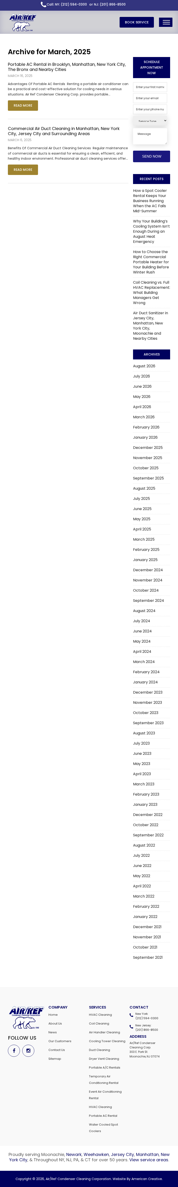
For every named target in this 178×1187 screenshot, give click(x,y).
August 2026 (144, 366)
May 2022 (141, 876)
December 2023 (147, 692)
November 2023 (147, 702)
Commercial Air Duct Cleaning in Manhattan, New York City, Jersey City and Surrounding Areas (64, 131)
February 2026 (146, 427)
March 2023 (143, 784)
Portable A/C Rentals (104, 1067)
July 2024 (141, 621)
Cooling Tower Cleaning (107, 1041)
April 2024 (142, 651)
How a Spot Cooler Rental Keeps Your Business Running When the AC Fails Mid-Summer (150, 201)
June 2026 (142, 386)
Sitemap (54, 1059)
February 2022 (146, 906)
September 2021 (148, 957)
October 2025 (146, 468)
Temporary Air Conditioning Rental (103, 1079)
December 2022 (147, 814)
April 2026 (142, 406)
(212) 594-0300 (146, 1018)
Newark (74, 1154)
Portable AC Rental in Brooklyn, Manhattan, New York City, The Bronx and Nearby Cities (67, 66)
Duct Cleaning (99, 1050)
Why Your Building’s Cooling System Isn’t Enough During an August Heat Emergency (151, 231)
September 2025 (148, 478)
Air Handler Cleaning (104, 1032)
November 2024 (147, 580)
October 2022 (145, 825)
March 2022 (143, 896)
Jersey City (122, 1154)
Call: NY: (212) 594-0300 (67, 4)
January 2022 (145, 916)
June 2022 (142, 865)
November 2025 (147, 457)
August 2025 (144, 488)
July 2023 (141, 743)
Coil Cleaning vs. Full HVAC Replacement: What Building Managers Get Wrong (151, 292)
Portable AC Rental (103, 1116)
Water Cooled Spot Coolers (103, 1127)
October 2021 (145, 947)
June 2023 (142, 753)
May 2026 (141, 396)
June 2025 (142, 508)
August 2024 (144, 610)
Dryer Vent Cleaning (104, 1059)
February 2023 (146, 794)
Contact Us (56, 1050)
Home (53, 1014)
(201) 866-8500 (146, 1030)
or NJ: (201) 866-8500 (107, 4)
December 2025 (148, 447)
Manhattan (147, 1154)
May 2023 (141, 763)
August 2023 (144, 733)
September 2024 (148, 600)
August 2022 (144, 845)
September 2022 (148, 835)
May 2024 (142, 641)
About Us (55, 1023)
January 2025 (145, 559)
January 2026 (145, 437)
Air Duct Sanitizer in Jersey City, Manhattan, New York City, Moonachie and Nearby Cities (150, 325)
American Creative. (147, 1179)
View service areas (148, 1160)
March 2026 (144, 417)
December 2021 (147, 927)
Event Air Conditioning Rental (105, 1094)
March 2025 (144, 539)
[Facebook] (15, 1051)
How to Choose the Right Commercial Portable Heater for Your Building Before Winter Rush (151, 262)
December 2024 (148, 570)
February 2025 (146, 549)
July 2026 (141, 376)
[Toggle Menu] (166, 22)
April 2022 (142, 886)
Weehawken (96, 1154)
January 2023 (145, 804)
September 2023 (148, 723)
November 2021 (147, 937)
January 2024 (145, 682)
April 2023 (142, 774)
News (52, 1032)
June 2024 (142, 631)
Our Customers (59, 1041)
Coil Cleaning (99, 1023)
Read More (23, 105)
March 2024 (144, 661)
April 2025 (142, 529)
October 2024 (146, 590)
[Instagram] (29, 1051)
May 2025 (141, 519)
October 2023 (145, 712)
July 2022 (141, 855)
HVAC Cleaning (100, 1014)
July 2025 (141, 498)
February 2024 (146, 672)
